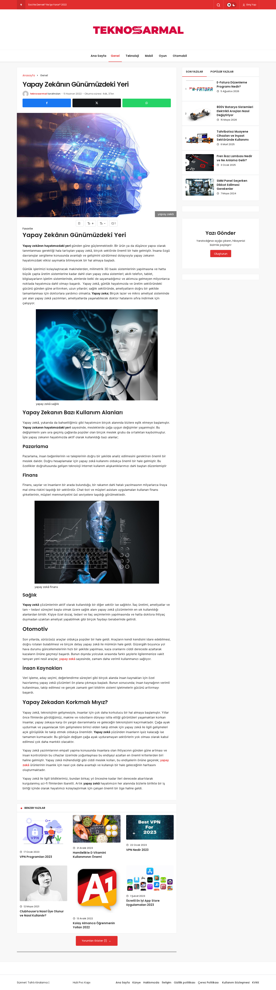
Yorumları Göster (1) (95, 941)
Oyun (163, 56)
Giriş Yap (251, 4)
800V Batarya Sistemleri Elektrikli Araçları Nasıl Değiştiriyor (235, 111)
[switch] (231, 5)
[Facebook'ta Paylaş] (47, 103)
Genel (115, 56)
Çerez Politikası (208, 982)
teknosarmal (38, 93)
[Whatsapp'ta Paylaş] (146, 103)
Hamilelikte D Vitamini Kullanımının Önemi (89, 855)
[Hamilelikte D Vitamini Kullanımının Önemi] (96, 829)
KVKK (255, 982)
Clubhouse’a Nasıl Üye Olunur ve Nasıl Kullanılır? (42, 913)
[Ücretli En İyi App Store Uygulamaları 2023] (150, 877)
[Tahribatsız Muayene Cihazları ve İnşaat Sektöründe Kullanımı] (200, 138)
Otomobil (180, 56)
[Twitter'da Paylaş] (96, 103)
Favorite (28, 228)
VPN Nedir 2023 (137, 850)
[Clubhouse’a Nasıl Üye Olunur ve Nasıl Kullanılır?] (43, 883)
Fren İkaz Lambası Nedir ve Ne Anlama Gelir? (234, 158)
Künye (136, 982)
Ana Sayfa (98, 56)
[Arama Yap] (218, 5)
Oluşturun (220, 254)
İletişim (166, 982)
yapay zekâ (67, 659)
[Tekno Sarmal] (138, 29)
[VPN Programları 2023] (43, 831)
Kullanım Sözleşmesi (236, 982)
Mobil (149, 56)
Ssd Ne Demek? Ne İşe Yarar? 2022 (47, 4)
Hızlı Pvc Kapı (81, 982)
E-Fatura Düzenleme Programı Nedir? (232, 84)
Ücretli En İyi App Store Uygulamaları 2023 (143, 903)
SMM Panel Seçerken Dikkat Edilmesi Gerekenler (232, 185)
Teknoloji (132, 56)
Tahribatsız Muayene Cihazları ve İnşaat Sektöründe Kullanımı (233, 136)
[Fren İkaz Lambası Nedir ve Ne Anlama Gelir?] (200, 162)
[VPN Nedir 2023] (150, 827)
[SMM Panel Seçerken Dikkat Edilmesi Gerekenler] (200, 187)
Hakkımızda (151, 982)
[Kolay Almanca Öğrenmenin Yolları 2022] (96, 889)
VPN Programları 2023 (36, 857)
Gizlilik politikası (184, 982)
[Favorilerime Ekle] (80, 223)
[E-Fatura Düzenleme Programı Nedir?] (200, 88)
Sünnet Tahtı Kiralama (32, 982)
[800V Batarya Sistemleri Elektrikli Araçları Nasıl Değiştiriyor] (200, 113)
